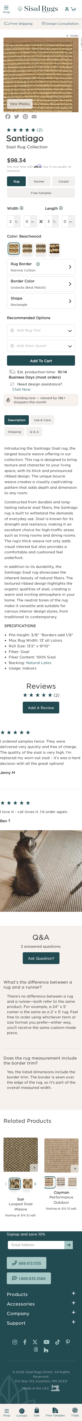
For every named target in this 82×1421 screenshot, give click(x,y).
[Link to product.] (20, 1155)
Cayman (61, 1192)
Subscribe (68, 1245)
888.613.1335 (30, 1263)
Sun (20, 1199)
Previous (6, 1184)
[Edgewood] (27, 1184)
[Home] (37, 8)
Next (35, 1184)
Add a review (41, 707)
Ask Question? (41, 958)
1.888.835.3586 (32, 1278)
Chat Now (21, 389)
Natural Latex (39, 662)
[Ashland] (13, 1184)
